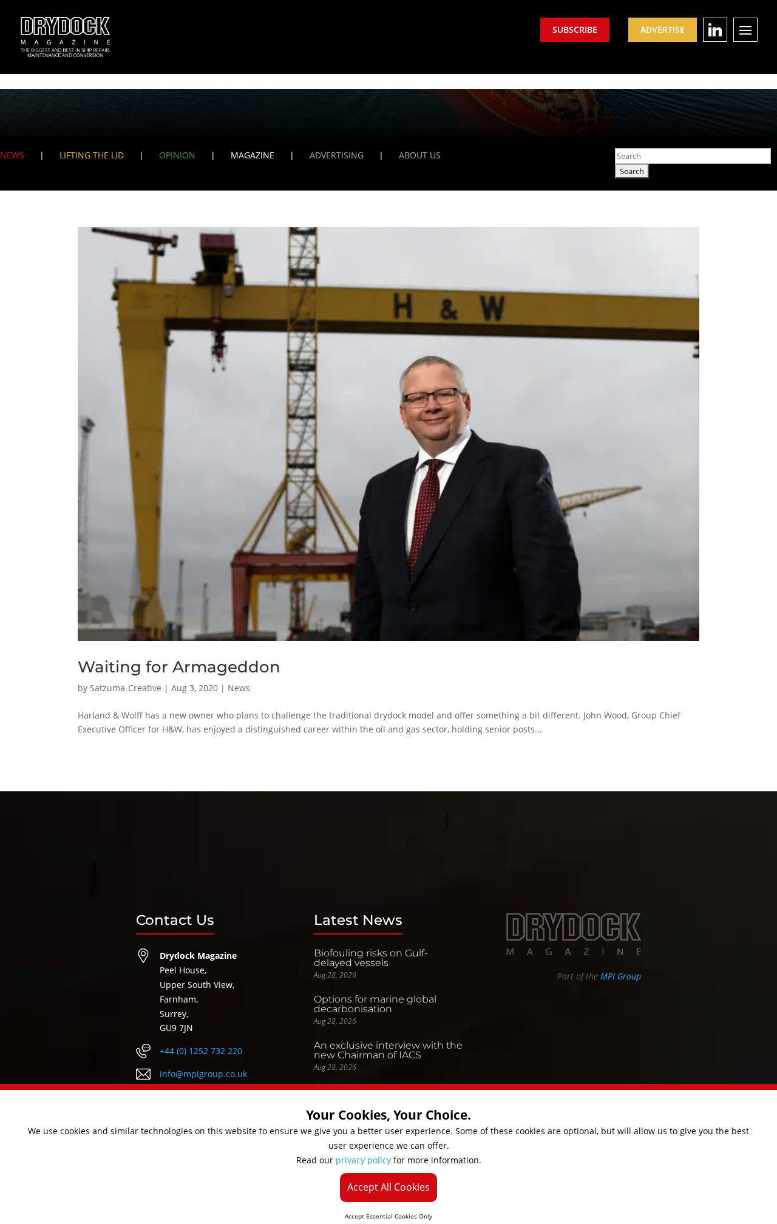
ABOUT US (420, 155)
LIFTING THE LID (91, 155)
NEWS (12, 155)
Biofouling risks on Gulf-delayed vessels (371, 958)
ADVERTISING (337, 155)
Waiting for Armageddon (179, 667)
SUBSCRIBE (574, 29)
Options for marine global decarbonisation (375, 1004)
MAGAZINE (252, 155)
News (239, 688)
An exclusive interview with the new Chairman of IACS (388, 1050)
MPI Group (620, 976)
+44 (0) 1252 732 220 (201, 1051)
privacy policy (363, 1160)
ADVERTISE (662, 29)
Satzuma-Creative (125, 688)
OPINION (177, 155)
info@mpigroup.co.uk (203, 1074)
